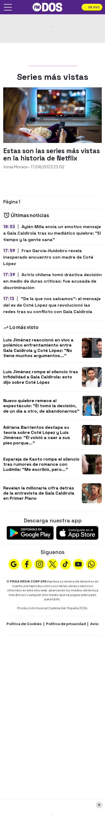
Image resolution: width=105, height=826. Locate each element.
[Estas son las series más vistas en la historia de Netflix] (52, 114)
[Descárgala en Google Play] (30, 532)
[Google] (14, 563)
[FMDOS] (47, 6)
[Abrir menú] (8, 7)
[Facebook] (27, 563)
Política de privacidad (66, 624)
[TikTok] (65, 563)
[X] (52, 563)
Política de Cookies (24, 624)
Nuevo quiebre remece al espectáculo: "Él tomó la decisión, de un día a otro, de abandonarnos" (41, 406)
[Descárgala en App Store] (77, 532)
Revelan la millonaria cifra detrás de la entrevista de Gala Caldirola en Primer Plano (38, 493)
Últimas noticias (29, 215)
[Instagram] (40, 563)
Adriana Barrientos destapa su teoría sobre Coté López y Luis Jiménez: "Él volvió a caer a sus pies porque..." (36, 435)
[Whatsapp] (91, 563)
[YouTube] (78, 563)
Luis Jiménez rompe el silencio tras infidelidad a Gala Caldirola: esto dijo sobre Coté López (40, 377)
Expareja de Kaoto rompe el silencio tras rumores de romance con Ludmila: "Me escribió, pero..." (41, 464)
